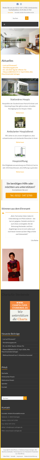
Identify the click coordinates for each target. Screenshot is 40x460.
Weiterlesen (20, 113)
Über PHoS (6, 456)
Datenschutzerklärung (30, 456)
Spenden (4, 383)
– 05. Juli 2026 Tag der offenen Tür (14, 70)
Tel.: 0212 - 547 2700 (21, 195)
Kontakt (4, 387)
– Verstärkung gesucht (10, 67)
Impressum (20, 456)
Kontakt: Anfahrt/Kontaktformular (24, 12)
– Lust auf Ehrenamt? (9, 65)
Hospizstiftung (20, 161)
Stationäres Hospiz (20, 99)
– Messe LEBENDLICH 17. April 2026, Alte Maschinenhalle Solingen (17, 73)
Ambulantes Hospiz (8, 377)
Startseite (10, 12)
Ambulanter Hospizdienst (20, 131)
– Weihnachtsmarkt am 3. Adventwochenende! (17, 355)
